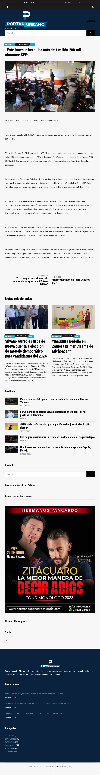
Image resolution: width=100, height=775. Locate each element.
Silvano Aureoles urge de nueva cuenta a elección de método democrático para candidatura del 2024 (26, 349)
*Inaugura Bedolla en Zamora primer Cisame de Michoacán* (72, 346)
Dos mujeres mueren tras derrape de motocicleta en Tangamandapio (57, 437)
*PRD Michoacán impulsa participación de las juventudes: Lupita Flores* (34, 713)
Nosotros (67, 2)
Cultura (8, 736)
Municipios (9, 745)
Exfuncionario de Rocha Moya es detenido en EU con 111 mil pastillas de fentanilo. (38, 703)
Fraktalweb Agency (64, 767)
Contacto (77, 2)
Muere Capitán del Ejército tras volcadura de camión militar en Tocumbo (34, 693)
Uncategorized (11, 751)
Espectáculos (10, 739)
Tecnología (9, 748)
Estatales (9, 45)
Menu (92, 20)
